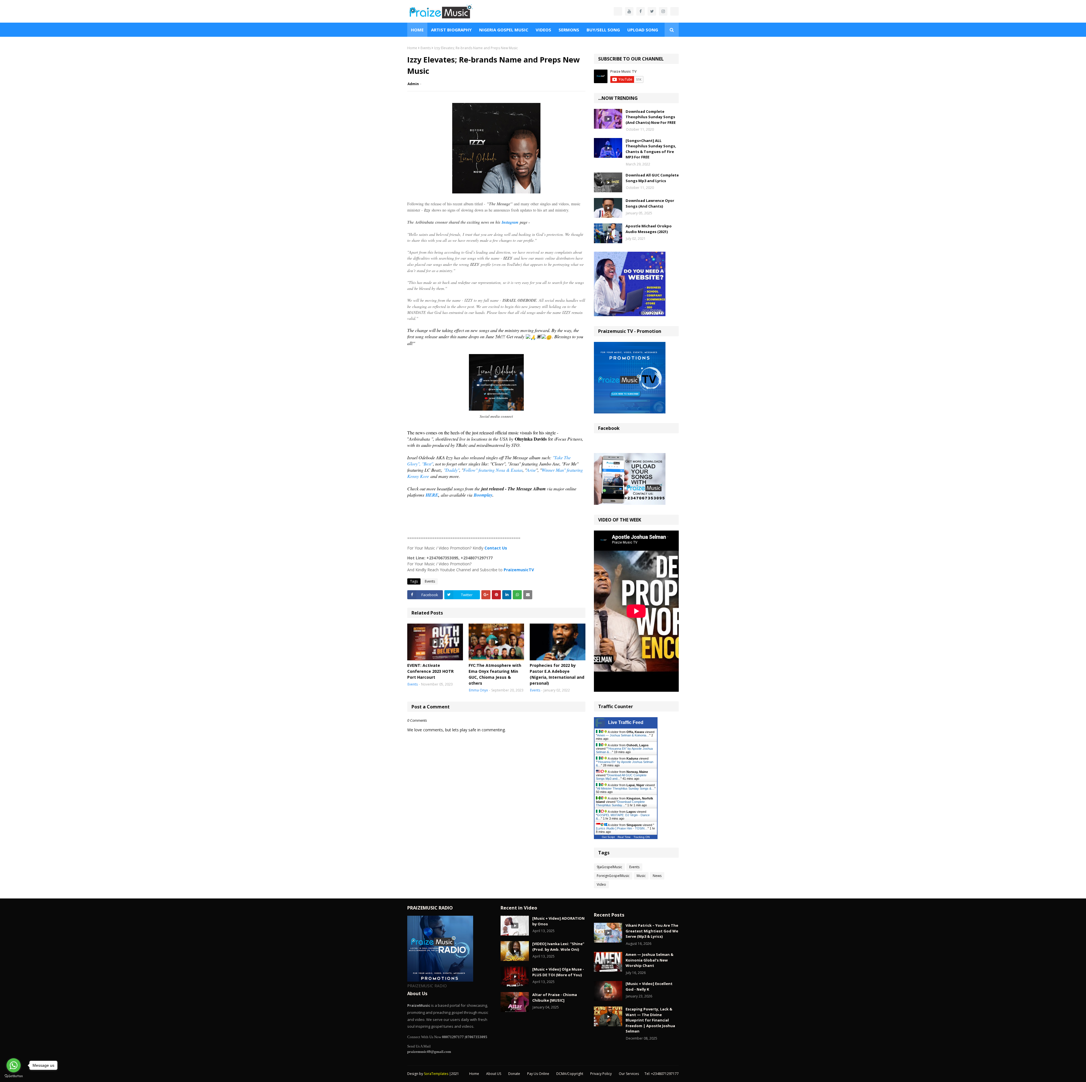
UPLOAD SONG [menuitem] (642, 30)
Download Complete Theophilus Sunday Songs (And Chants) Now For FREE (651, 117)
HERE (432, 495)
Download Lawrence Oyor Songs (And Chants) (650, 203)
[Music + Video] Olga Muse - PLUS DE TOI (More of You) (558, 972)
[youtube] (629, 11)
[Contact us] (618, 11)
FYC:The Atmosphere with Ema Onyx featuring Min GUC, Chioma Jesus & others (495, 674)
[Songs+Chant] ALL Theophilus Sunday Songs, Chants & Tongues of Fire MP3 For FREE (651, 149)
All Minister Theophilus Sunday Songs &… (625, 788)
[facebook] (640, 11)
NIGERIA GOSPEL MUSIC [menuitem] (503, 30)
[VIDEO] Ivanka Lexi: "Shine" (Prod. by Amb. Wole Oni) (558, 946)
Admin (413, 83)
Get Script (608, 837)
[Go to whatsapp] (14, 1065)
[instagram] (663, 11)
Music (641, 875)
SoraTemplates (436, 1073)
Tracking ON (642, 837)
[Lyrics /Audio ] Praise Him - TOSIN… (622, 828)
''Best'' (427, 464)
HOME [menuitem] (417, 30)
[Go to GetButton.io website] (14, 1076)
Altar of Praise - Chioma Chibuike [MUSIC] (554, 997)
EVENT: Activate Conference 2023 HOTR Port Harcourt (430, 671)
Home (412, 48)
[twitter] (652, 11)
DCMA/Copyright (569, 1073)
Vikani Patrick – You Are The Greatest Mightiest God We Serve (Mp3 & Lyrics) (652, 931)
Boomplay (482, 495)
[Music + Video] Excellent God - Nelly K (649, 986)
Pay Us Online (538, 1073)
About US (493, 1073)
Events (426, 48)
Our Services (629, 1073)
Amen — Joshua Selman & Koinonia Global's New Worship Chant (649, 960)
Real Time (624, 837)
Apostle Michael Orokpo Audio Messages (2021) (649, 228)
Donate (514, 1073)
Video (601, 884)
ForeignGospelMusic (613, 875)
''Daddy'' (451, 470)
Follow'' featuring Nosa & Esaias (493, 470)
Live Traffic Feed (625, 722)
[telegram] (674, 11)
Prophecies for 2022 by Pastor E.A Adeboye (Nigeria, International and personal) (557, 674)
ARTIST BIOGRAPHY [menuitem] (451, 30)
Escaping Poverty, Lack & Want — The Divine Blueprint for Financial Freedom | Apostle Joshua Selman (650, 1020)
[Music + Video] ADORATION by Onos (558, 921)
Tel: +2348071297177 (662, 1073)
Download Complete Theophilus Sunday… (620, 803)
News (657, 875)
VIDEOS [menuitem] (543, 30)
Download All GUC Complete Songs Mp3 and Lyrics (652, 178)
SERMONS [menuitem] (569, 30)
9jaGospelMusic (609, 867)
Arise (531, 470)
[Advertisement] (496, 520)
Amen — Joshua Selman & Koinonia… (623, 735)
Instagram (509, 222)
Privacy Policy (601, 1073)
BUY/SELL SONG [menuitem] (603, 30)
